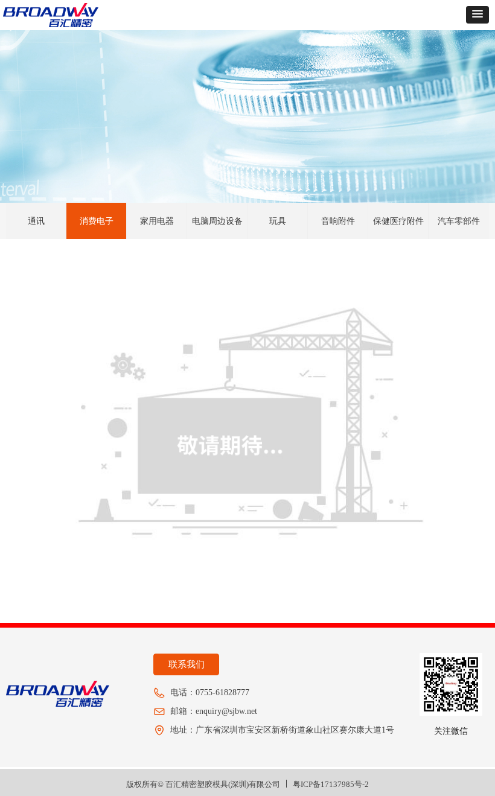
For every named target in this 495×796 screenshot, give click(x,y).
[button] (477, 15)
